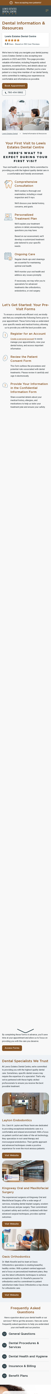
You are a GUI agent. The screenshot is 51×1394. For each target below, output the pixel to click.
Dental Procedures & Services (24, 1345)
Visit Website (12, 1155)
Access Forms (12, 1048)
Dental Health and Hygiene (28, 1356)
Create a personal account (22, 339)
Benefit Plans (18, 1375)
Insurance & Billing (22, 1366)
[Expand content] (25, 1031)
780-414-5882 (15, 92)
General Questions (22, 1333)
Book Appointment (15, 86)
